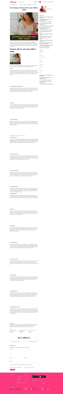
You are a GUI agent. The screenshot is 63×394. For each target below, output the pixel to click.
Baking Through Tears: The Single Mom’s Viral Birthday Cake (46, 17)
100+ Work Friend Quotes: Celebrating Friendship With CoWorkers (45, 28)
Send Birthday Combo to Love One (50, 9)
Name (11, 357)
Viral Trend (41, 70)
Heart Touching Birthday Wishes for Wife (19, 135)
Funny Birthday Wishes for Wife (32, 330)
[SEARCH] (40, 2)
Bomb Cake (41, 55)
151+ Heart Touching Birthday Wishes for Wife (13, 330)
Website (11, 361)
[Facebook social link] (19, 338)
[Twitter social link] (20, 338)
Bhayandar (11, 379)
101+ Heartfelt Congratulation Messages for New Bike (46, 34)
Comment (11, 349)
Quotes (40, 67)
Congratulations (41, 61)
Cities (40, 59)
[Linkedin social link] (26, 338)
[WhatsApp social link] (27, 338)
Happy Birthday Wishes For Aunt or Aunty (45, 36)
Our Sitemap (26, 383)
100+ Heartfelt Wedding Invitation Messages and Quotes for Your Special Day (46, 46)
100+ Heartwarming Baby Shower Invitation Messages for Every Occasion (45, 43)
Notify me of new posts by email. (29, 367)
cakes (40, 58)
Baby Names (41, 52)
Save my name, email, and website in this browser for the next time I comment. (21, 364)
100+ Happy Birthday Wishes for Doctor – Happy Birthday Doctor (45, 20)
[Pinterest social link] (24, 338)
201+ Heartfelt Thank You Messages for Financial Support (45, 24)
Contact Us (26, 379)
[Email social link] (22, 338)
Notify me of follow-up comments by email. (16, 367)
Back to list (24, 341)
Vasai (10, 378)
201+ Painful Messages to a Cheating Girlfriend (44, 38)
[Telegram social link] (29, 338)
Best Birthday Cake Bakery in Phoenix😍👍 (45, 29)
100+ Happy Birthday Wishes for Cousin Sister (45, 32)
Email (25, 357)
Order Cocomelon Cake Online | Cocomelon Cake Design (45, 41)
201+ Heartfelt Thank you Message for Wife (22, 330)
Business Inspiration (42, 56)
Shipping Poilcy (26, 380)
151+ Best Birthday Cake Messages (44, 47)
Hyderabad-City (41, 64)
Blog (40, 53)
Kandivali (11, 380)
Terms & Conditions (27, 378)
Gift (40, 62)
